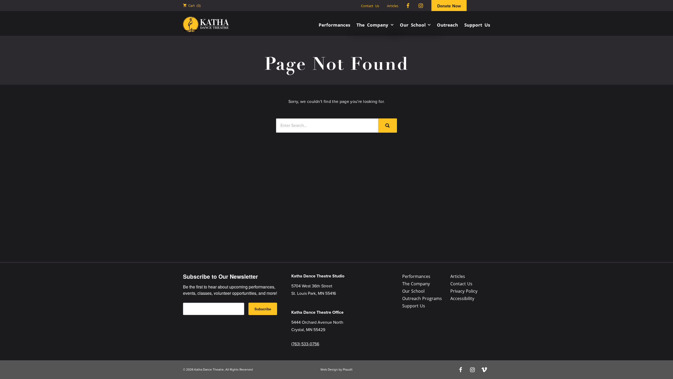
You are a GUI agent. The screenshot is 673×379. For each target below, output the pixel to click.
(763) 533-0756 (305, 344)
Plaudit (348, 369)
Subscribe (262, 308)
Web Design (329, 369)
